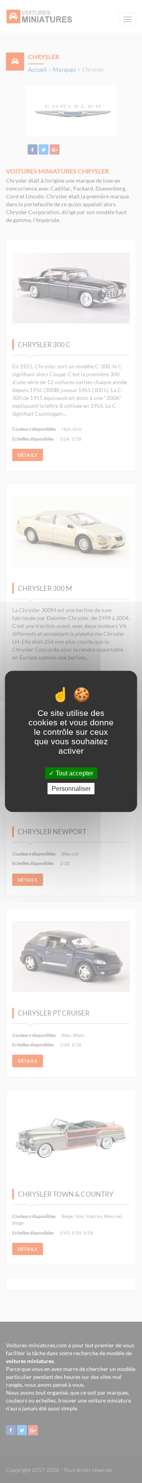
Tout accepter (73, 773)
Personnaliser (71, 788)
